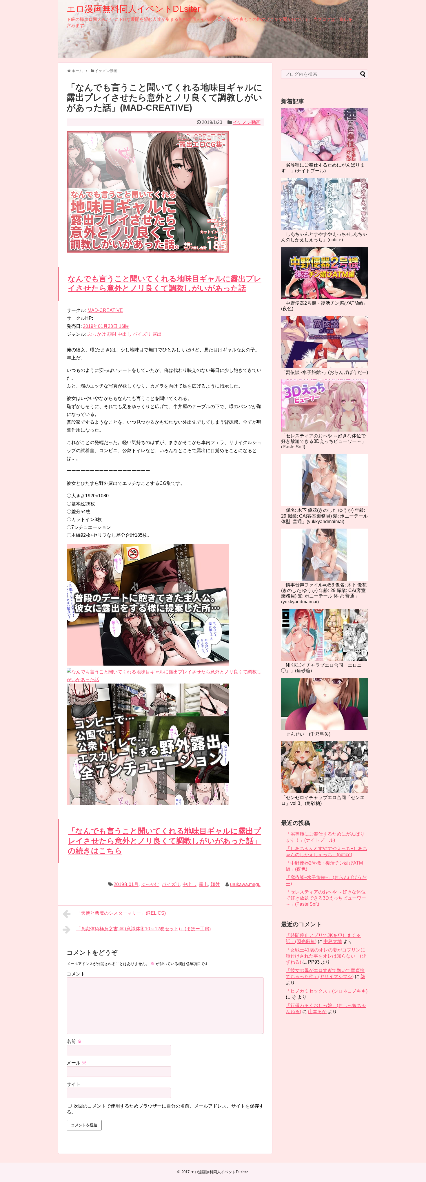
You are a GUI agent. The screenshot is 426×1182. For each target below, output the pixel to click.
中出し (125, 334)
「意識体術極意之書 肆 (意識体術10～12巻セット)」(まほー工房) (143, 928)
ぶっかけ (97, 334)
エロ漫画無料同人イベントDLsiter (134, 9)
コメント (76, 973)
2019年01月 (126, 884)
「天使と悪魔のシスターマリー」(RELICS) (121, 913)
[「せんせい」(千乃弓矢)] (324, 704)
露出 (157, 334)
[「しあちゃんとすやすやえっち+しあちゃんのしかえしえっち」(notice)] (324, 204)
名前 (74, 1041)
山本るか (317, 1011)
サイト (74, 1084)
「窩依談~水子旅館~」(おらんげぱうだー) (324, 372)
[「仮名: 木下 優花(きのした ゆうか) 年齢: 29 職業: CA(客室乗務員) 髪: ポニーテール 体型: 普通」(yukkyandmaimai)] (324, 480)
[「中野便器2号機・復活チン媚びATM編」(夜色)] (324, 273)
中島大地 (332, 941)
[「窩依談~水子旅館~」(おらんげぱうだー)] (324, 342)
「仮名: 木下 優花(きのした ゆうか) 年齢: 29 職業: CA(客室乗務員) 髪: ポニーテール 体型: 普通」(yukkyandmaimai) (324, 516)
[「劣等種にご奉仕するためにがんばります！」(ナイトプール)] (324, 134)
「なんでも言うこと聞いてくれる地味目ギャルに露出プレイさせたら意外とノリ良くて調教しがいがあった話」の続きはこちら (164, 841)
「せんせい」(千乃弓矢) (305, 734)
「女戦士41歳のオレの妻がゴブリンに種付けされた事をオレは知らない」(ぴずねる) (326, 955)
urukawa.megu (245, 884)
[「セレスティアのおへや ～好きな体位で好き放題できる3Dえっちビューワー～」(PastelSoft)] (324, 405)
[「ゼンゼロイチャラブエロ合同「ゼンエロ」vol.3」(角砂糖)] (324, 767)
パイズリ (142, 334)
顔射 (111, 334)
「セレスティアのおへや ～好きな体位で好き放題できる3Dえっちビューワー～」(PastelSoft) (323, 441)
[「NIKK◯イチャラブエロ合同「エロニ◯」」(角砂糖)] (324, 635)
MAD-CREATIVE (105, 310)
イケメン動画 (247, 122)
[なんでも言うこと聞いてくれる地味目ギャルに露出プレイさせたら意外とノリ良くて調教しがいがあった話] (148, 664)
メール (76, 1062)
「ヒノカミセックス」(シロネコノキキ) (326, 991)
